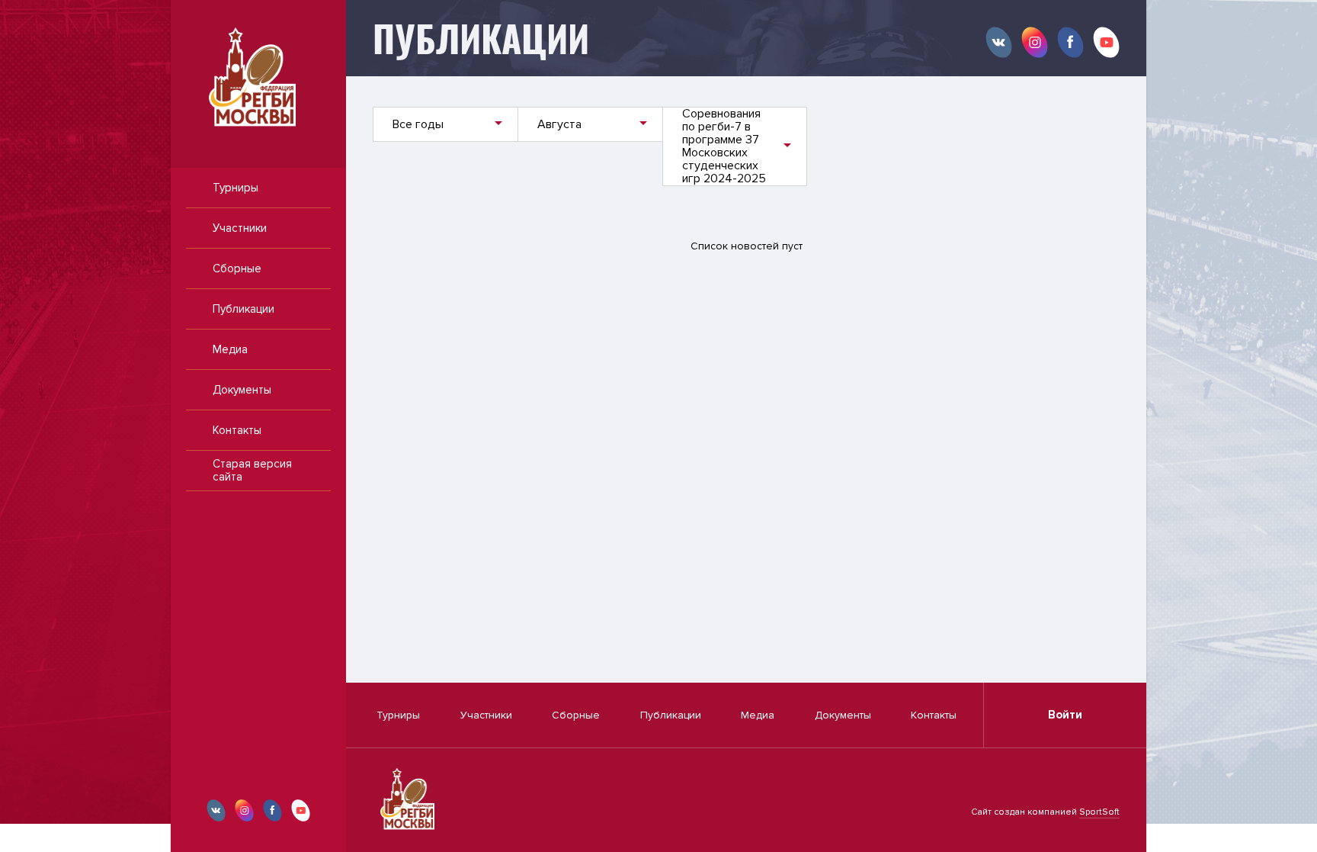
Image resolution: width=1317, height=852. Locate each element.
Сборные (237, 268)
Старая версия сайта (252, 470)
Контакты (237, 430)
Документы (242, 390)
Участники (240, 228)
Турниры (235, 188)
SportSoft (1099, 812)
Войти (1065, 715)
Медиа (230, 349)
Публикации (243, 309)
